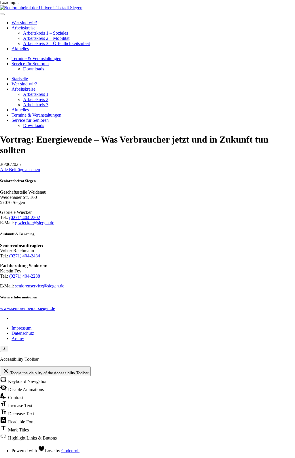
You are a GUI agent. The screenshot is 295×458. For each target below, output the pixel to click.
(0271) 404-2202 (24, 217)
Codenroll (70, 450)
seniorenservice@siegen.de (39, 285)
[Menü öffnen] (2, 14)
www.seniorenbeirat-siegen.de (27, 308)
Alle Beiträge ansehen (20, 169)
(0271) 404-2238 (24, 276)
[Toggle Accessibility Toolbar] (4, 349)
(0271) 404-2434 (24, 255)
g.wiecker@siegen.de (34, 222)
